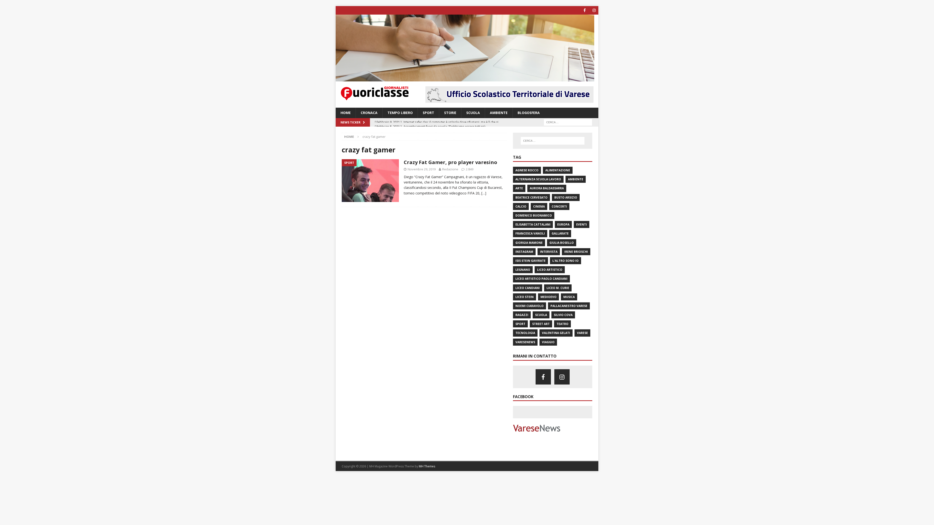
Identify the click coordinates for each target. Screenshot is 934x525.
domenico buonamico (533, 215)
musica (569, 297)
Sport (428, 112)
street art (541, 324)
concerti (559, 206)
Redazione (450, 169)
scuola (541, 315)
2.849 (469, 169)
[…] (483, 193)
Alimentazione (557, 170)
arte (519, 188)
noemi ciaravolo (529, 306)
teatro (562, 324)
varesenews (525, 342)
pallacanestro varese (568, 306)
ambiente (575, 179)
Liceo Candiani (527, 288)
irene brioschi (576, 252)
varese (582, 333)
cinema (539, 206)
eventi (581, 224)
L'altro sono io (565, 261)
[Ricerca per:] (568, 122)
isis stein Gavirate (530, 261)
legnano (522, 270)
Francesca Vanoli (530, 233)
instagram (524, 252)
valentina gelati (556, 333)
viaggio (548, 342)
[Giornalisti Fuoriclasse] (465, 78)
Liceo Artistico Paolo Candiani (541, 279)
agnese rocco (527, 170)
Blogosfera (529, 112)
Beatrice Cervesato (531, 197)
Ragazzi (521, 315)
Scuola (473, 112)
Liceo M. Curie (558, 288)
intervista (548, 252)
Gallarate (560, 233)
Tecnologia (525, 333)
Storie (450, 112)
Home (346, 112)
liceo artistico (549, 270)
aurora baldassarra (547, 188)
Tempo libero (400, 112)
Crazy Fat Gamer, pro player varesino (450, 162)
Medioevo (548, 297)
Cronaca (369, 112)
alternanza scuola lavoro (538, 179)
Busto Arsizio (565, 197)
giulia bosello (561, 243)
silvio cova (563, 315)
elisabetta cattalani (532, 224)
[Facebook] (584, 10)
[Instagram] (594, 10)
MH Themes (427, 466)
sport (520, 324)
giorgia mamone (529, 243)
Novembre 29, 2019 (422, 169)
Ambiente (499, 112)
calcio (520, 206)
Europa (563, 224)
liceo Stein (524, 297)
